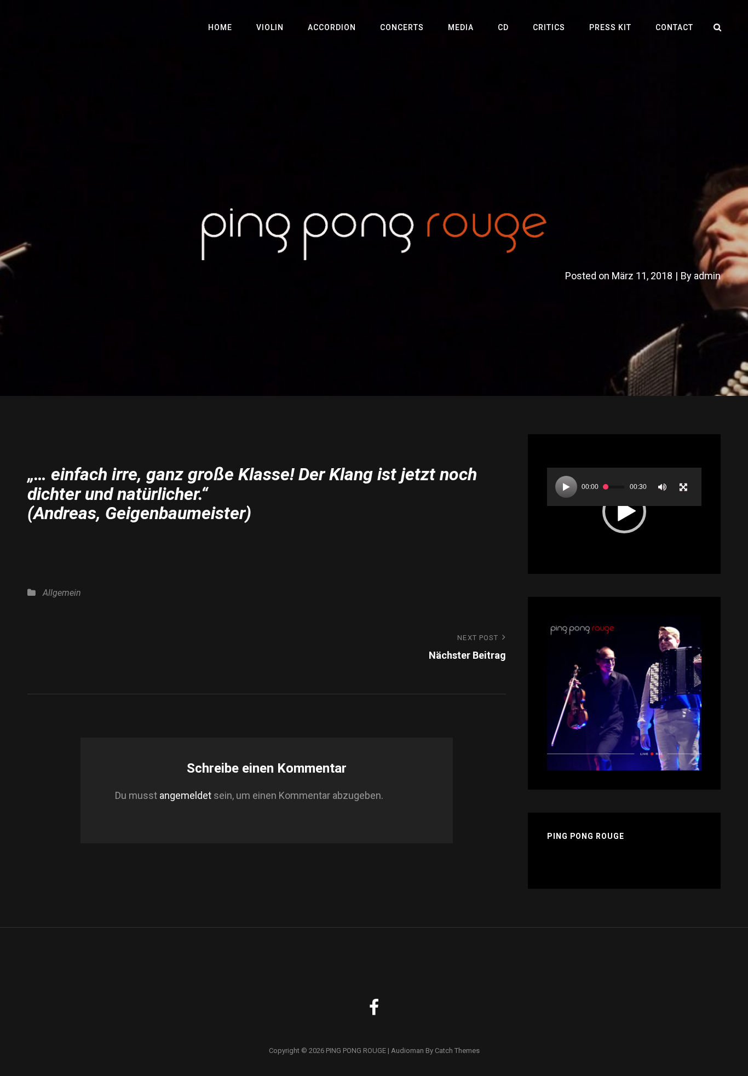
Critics (549, 27)
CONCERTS (402, 27)
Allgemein (62, 593)
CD (503, 27)
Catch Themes (457, 1050)
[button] (624, 511)
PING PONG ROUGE (356, 1050)
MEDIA (461, 27)
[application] (624, 511)
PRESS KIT (610, 27)
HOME (220, 27)
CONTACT (674, 27)
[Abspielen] (566, 487)
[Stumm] (663, 487)
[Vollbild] (683, 487)
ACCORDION (332, 27)
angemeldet (185, 795)
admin (707, 275)
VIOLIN (270, 27)
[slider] (613, 487)
